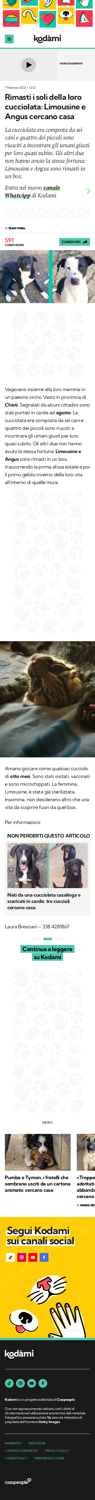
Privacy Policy (57, 1451)
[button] (10, 1257)
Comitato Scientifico (21, 1451)
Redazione (37, 1443)
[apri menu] (9, 39)
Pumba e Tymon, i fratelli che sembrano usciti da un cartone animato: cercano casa (37, 1183)
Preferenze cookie (49, 1458)
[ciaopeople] (18, 1481)
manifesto (13, 1443)
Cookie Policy (16, 1458)
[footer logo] (19, 1354)
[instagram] (20, 1383)
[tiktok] (9, 1383)
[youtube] (31, 1383)
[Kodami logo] (47, 39)
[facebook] (42, 1383)
